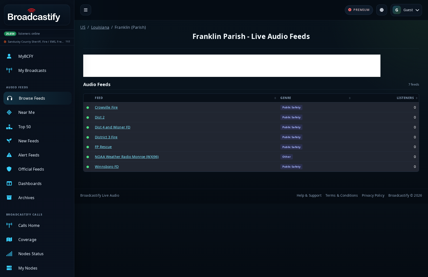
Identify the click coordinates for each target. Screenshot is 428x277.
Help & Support (309, 195)
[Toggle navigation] (85, 9)
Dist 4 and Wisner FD (112, 127)
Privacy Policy (373, 195)
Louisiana (100, 27)
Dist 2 (100, 117)
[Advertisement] (231, 66)
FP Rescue (103, 146)
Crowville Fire (106, 107)
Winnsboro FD (107, 166)
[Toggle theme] (381, 9)
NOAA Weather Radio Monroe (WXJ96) (127, 156)
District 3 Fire (106, 137)
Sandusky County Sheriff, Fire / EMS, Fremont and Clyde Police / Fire (36, 41)
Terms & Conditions (341, 195)
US (82, 27)
